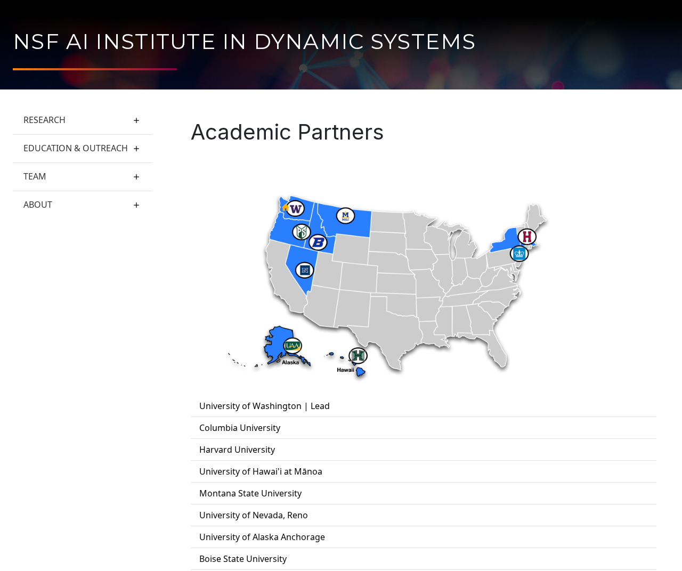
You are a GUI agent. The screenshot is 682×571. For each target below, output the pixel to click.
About (37, 204)
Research (44, 120)
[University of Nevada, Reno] (305, 270)
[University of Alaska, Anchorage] (293, 346)
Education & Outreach (75, 148)
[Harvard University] (527, 237)
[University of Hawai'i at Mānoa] (358, 355)
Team (34, 176)
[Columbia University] (519, 253)
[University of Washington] (296, 208)
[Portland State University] (301, 232)
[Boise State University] (318, 243)
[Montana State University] (346, 216)
